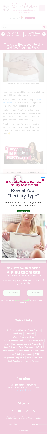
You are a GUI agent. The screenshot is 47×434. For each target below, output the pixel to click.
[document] (23, 217)
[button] (43, 180)
